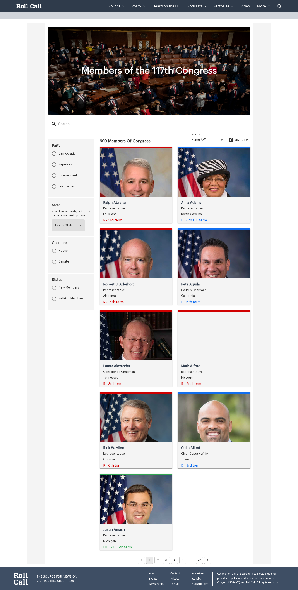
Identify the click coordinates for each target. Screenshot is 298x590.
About (152, 573)
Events (153, 578)
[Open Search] (279, 6)
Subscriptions (200, 584)
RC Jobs (196, 578)
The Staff (175, 584)
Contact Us (177, 573)
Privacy (174, 578)
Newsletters (156, 584)
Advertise (198, 573)
